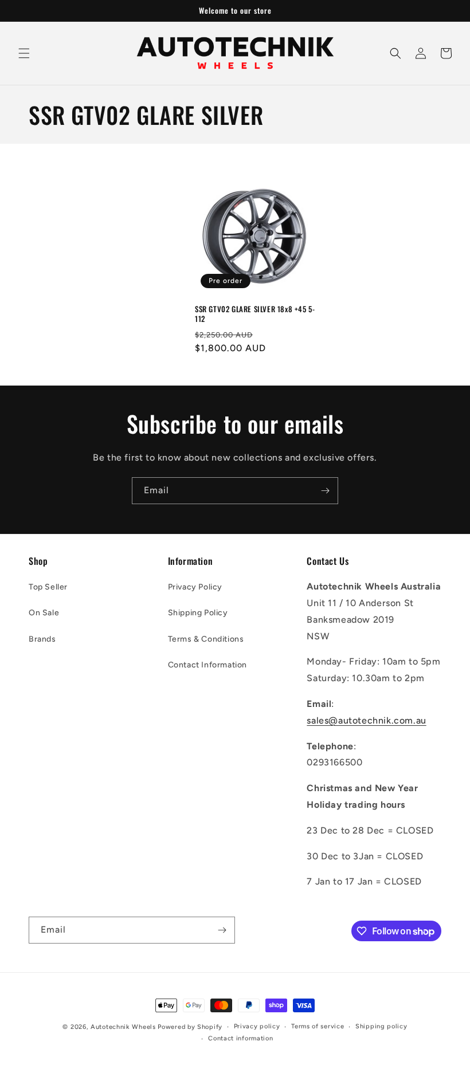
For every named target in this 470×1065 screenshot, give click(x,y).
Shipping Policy (198, 613)
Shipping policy (381, 1026)
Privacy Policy (195, 587)
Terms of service (317, 1026)
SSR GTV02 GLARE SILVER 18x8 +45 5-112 (255, 314)
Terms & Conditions (206, 639)
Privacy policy (257, 1026)
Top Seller (48, 587)
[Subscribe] (325, 490)
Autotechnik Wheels (123, 1027)
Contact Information (207, 665)
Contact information (240, 1038)
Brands (42, 639)
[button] (24, 53)
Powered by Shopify (190, 1027)
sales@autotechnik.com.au (366, 720)
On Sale (44, 613)
